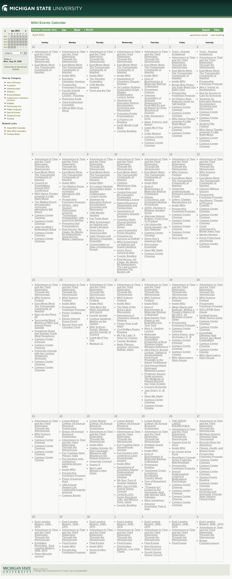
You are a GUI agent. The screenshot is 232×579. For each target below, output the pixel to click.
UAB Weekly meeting (96, 86)
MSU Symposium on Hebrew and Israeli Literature (99, 224)
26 (23, 44)
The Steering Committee (97, 80)
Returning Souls (72, 98)
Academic (11, 86)
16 (15, 42)
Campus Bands (71, 495)
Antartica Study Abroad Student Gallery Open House (126, 223)
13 (26, 39)
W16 (5, 42)
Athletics (11, 92)
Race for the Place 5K (45, 316)
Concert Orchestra (155, 387)
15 (12, 42)
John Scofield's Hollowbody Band (45, 228)
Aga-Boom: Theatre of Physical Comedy (211, 203)
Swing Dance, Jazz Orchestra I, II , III (183, 335)
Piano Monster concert (43, 555)
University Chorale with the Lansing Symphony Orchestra (46, 354)
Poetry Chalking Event (71, 314)
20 (26, 42)
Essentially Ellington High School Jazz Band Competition (210, 336)
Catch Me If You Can (153, 129)
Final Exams (69, 543)
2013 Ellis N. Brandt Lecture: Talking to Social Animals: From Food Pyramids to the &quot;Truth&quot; (156, 356)
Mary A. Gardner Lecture (154, 330)
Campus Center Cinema (153, 407)
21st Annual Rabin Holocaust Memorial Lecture (155, 368)
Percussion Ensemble (151, 246)
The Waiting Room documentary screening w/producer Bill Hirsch (46, 207)
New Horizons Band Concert (152, 547)
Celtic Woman (152, 133)
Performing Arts (14, 106)
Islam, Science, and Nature (155, 123)
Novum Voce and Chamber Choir (72, 326)
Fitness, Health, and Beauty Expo (211, 449)
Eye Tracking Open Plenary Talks (73, 454)
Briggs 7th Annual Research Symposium (73, 434)
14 (9, 42)
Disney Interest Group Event (71, 320)
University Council (100, 461)
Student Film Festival (206, 125)
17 (17, 42)
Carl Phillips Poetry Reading (128, 330)
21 (9, 44)
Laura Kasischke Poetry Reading (127, 231)
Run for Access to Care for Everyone (210, 94)
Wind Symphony (154, 500)
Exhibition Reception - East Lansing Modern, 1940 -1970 (45, 547)
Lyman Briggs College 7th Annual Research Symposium (73, 424)
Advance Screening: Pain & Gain (155, 506)
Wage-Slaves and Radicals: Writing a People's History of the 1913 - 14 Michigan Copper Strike (183, 313)
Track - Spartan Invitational (181, 53)
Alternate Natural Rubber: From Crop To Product (156, 219)
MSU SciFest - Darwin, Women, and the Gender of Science (100, 331)
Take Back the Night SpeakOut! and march (99, 309)
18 (20, 42)
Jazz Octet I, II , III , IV (155, 392)
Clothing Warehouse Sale (126, 184)
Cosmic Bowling (127, 131)
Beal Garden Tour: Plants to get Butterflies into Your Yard (155, 321)
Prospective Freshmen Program (73, 86)
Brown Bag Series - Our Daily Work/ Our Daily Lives (184, 87)
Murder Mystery (208, 234)
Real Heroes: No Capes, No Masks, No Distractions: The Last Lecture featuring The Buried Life (127, 265)
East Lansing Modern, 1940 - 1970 (43, 524)
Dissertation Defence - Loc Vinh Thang (128, 549)
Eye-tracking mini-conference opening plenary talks (73, 462)
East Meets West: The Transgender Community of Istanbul (45, 68)
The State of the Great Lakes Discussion (126, 309)
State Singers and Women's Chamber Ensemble (100, 239)
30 (15, 47)
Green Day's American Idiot (98, 231)
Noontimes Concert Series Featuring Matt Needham (183, 460)
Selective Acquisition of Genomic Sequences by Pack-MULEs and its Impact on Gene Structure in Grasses (155, 104)
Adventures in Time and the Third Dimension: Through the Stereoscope (46, 56)
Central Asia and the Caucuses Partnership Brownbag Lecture (128, 196)
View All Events (14, 83)
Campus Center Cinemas (153, 138)
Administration (13, 89)
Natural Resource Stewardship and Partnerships (127, 205)
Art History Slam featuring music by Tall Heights (183, 101)
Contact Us (43, 569)
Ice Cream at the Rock (181, 453)
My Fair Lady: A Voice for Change (127, 336)
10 (17, 39)
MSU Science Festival (180, 173)
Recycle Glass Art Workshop (209, 443)
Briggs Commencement (209, 542)
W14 (5, 36)
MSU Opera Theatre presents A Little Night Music (183, 121)
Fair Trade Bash (98, 218)
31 (9, 36)
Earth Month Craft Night (127, 126)
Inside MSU (69, 75)
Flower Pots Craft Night (127, 325)
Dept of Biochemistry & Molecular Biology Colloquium (155, 82)
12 (23, 39)
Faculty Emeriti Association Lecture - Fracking (73, 93)
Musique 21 (96, 343)
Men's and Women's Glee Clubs (98, 471)
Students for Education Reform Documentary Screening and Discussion (128, 105)
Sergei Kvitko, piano (97, 551)
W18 (5, 47)
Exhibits (10, 103)
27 (26, 44)
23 (15, 44)
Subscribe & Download (15, 67)
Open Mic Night (153, 250)
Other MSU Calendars (16, 131)
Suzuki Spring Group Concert (153, 553)
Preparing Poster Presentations (127, 115)
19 (23, 42)
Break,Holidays (14, 95)
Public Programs (14, 109)
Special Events (13, 112)
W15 (5, 39)
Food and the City (100, 90)
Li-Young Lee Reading (125, 120)
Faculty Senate (98, 315)
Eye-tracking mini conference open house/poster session (127, 457)
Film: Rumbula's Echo (154, 117)
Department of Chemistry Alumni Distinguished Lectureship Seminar (127, 472)
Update (15, 69)
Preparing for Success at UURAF (128, 237)
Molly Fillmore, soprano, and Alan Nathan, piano (128, 347)
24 (17, 44)
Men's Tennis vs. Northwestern (209, 88)
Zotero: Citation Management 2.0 (181, 201)
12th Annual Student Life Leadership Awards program (73, 488)
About (35, 569)
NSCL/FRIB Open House (209, 311)
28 (9, 47)
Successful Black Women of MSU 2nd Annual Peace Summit (46, 324)
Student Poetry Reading (208, 478)
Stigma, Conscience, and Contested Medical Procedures (155, 201)
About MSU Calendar (16, 128)
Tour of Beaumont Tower (155, 482)
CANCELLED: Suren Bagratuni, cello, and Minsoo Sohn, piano (127, 498)
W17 (5, 44)
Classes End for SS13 (181, 443)
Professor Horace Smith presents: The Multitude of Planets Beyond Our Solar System (155, 378)
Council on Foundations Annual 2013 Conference (42, 186)
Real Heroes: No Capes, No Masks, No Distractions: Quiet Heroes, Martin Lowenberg (73, 234)
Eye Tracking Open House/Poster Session (128, 447)
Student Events (14, 116)
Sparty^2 (94, 464)
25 (20, 44)
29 (12, 47)
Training (10, 119)
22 (12, 44)
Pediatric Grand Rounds (153, 446)
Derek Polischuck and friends (209, 239)
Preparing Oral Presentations (70, 225)
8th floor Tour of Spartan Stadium (127, 481)
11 (20, 39)
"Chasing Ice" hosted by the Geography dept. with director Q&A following (155, 492)
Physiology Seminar (151, 91)
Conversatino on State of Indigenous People (101, 247)
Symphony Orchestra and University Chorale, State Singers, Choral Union (210, 494)
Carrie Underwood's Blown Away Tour (209, 229)
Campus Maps (13, 134)
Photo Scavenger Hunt (72, 480)
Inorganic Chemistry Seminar (73, 80)
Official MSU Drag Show (72, 109)
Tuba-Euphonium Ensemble (72, 103)
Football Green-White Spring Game (210, 316)
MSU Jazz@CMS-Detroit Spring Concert (127, 489)
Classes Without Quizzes (209, 190)
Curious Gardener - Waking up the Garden (100, 321)
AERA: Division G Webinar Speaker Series (155, 210)
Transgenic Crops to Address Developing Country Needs (155, 474)
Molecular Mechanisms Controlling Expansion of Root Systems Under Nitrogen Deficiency (156, 340)
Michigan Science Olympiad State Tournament (209, 437)
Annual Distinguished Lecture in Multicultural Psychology (180, 476)
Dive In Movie (180, 238)
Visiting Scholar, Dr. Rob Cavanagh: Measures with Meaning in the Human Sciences (101, 453)
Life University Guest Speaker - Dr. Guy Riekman (155, 227)
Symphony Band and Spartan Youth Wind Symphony (46, 333)
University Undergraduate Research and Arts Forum (183, 192)
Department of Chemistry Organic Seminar (128, 81)
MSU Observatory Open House (182, 359)
